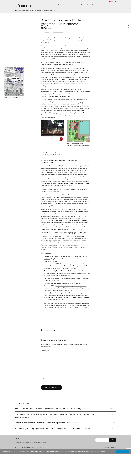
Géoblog (23, 6)
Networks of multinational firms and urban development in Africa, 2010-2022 (48, 423)
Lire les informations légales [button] (97, 451)
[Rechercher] (112, 440)
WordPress (113, 447)
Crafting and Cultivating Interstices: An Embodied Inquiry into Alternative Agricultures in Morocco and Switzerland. (57, 415)
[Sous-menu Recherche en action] (71, 4)
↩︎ (44, 310)
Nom (42, 370)
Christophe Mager (46, 316)
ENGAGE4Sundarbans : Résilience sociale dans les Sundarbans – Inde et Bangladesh (51, 408)
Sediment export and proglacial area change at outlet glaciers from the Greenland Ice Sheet (53, 428)
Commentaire (45, 350)
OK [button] (122, 451)
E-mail (43, 378)
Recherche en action (58, 32)
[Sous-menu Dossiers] (106, 4)
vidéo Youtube (47, 108)
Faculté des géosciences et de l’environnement (32, 447)
